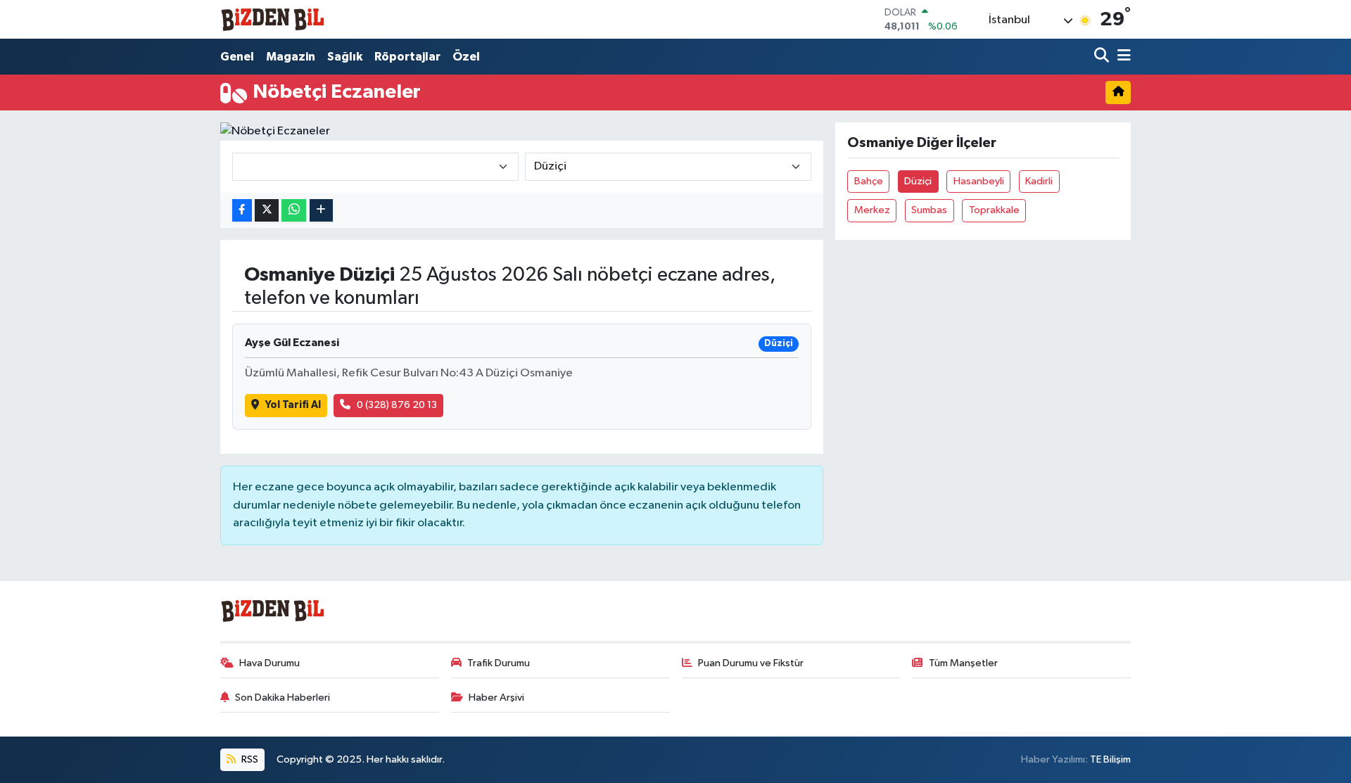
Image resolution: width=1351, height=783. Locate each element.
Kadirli (1039, 181)
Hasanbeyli (978, 181)
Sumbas (929, 210)
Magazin (290, 57)
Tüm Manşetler (963, 663)
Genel (237, 57)
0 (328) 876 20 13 (397, 405)
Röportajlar (407, 57)
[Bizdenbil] (273, 19)
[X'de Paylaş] (267, 210)
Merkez (872, 210)
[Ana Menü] (1121, 57)
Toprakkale (994, 210)
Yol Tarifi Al (293, 405)
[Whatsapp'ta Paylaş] (293, 210)
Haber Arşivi (496, 697)
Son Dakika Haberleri (282, 697)
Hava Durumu (269, 663)
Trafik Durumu (498, 663)
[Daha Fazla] (321, 210)
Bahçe (868, 181)
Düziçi (918, 181)
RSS (248, 759)
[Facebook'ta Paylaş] (242, 210)
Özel (466, 57)
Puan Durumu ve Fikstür (751, 663)
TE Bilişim (1110, 759)
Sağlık (344, 57)
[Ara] (1103, 57)
